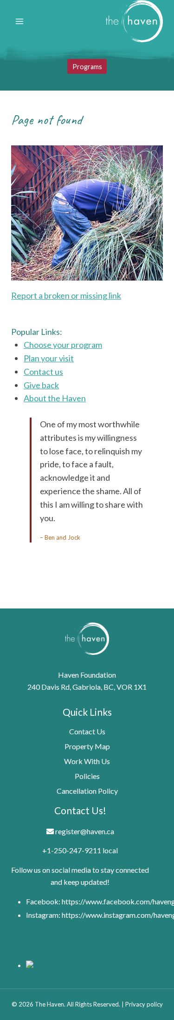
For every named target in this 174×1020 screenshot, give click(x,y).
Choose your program (63, 345)
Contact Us (87, 731)
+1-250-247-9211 (71, 850)
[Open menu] (19, 21)
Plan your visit (49, 358)
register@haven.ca (84, 831)
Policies (87, 776)
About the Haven (55, 398)
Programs (87, 67)
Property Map (87, 746)
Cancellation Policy (87, 790)
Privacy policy (144, 1004)
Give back (41, 385)
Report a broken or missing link (66, 295)
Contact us (43, 371)
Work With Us (87, 761)
